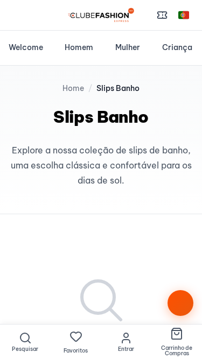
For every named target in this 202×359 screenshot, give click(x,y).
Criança (177, 47)
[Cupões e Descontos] (162, 15)
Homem (79, 47)
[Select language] (183, 15)
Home (73, 88)
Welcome (26, 47)
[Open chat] (180, 303)
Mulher (127, 47)
